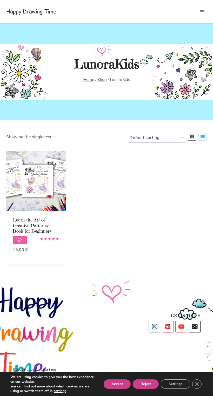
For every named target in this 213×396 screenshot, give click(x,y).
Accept (117, 383)
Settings (175, 383)
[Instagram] (154, 326)
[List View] (202, 137)
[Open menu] (202, 12)
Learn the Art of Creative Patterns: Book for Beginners (32, 225)
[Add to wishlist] (20, 240)
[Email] (195, 326)
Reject (146, 383)
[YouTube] (181, 326)
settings (60, 391)
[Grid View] (192, 137)
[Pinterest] (168, 326)
